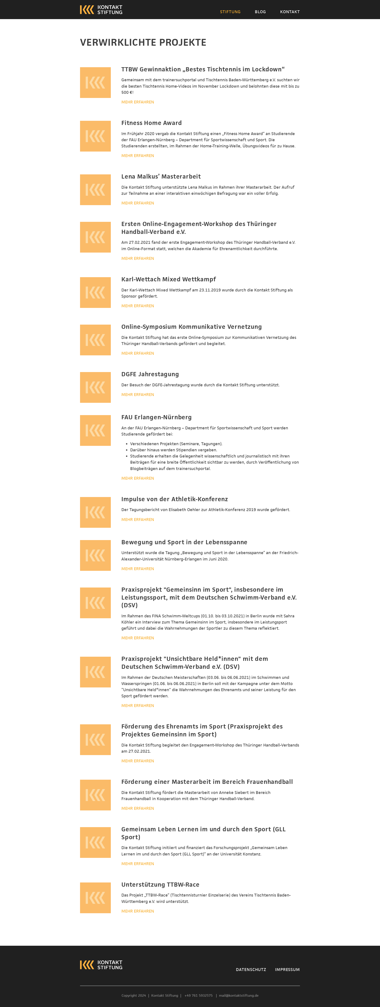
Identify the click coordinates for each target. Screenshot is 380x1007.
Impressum (287, 969)
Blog (260, 11)
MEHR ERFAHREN (137, 102)
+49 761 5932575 (199, 995)
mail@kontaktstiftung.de (239, 995)
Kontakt (290, 11)
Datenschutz (251, 969)
